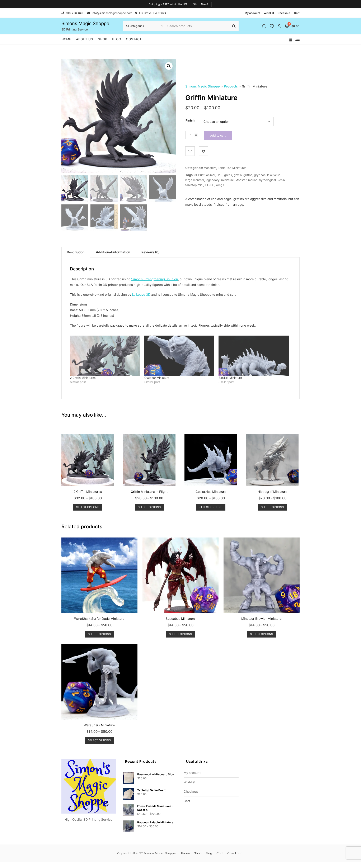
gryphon (260, 175)
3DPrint (199, 175)
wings (220, 185)
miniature (227, 180)
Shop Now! (200, 4)
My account (252, 13)
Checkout (284, 13)
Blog (116, 39)
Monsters (210, 168)
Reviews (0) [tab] (150, 252)
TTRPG (209, 185)
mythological (267, 180)
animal (210, 175)
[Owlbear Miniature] (179, 356)
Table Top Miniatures (232, 168)
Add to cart (218, 135)
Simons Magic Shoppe (85, 23)
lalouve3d (274, 175)
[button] (169, 66)
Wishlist (269, 13)
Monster (241, 180)
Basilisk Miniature (230, 377)
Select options (87, 507)
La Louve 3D (141, 295)
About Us (84, 39)
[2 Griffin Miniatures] (105, 356)
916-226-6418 (74, 13)
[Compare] (203, 151)
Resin (281, 180)
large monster (194, 180)
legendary (213, 180)
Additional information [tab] (113, 252)
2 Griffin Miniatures (82, 377)
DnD (219, 175)
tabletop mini (194, 185)
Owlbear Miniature (156, 377)
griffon (247, 175)
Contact (134, 39)
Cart (297, 13)
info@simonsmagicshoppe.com (111, 13)
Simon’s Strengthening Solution (154, 279)
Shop (102, 39)
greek (228, 175)
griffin (238, 175)
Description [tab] (75, 252)
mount (252, 180)
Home (66, 39)
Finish (190, 120)
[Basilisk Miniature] (254, 356)
